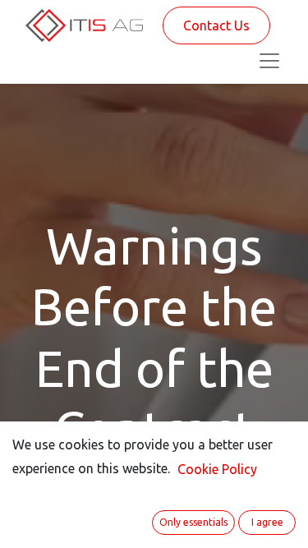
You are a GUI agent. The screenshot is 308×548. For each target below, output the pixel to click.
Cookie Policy (217, 469)
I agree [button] (267, 522)
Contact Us (216, 25)
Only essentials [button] (193, 522)
